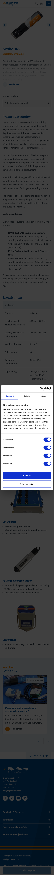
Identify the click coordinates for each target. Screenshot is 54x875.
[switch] (47, 447)
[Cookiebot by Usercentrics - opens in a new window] (39, 388)
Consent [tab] (10, 396)
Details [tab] (27, 396)
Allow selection (27, 484)
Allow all (27, 475)
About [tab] (44, 396)
